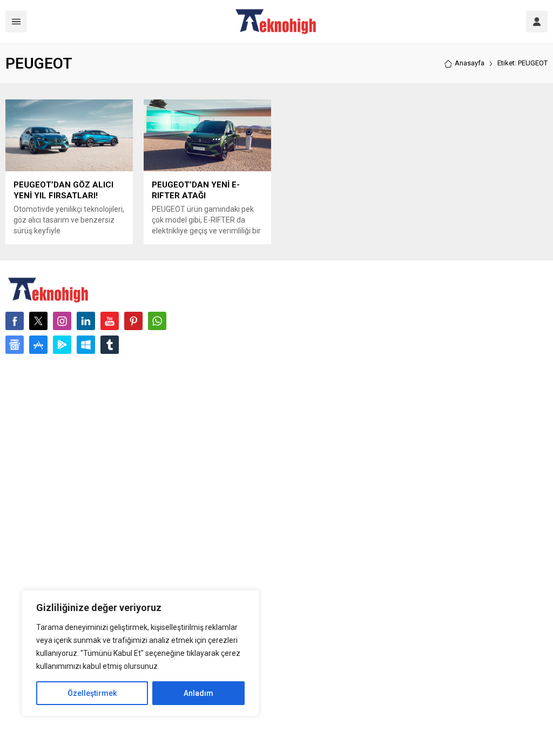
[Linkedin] (86, 321)
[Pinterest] (133, 321)
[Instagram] (62, 321)
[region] (140, 653)
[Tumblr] (109, 345)
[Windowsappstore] (86, 345)
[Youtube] (109, 321)
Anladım (198, 693)
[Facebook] (14, 321)
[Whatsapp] (157, 321)
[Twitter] (38, 321)
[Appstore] (38, 345)
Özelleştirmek (92, 693)
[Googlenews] (14, 345)
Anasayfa (469, 63)
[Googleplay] (62, 345)
